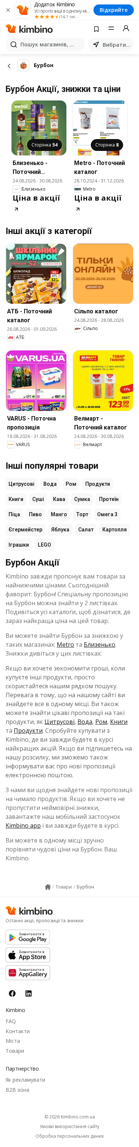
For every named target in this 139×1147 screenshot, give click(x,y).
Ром (71, 484)
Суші (38, 499)
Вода (50, 484)
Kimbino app (23, 825)
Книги (16, 499)
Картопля (114, 530)
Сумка (82, 499)
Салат (85, 530)
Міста (13, 1040)
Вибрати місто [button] (116, 44)
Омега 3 (107, 514)
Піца (14, 514)
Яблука (60, 530)
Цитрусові (21, 484)
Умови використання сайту (69, 1127)
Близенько (99, 644)
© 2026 (69, 1117)
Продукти (97, 484)
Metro (65, 644)
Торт (82, 514)
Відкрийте (114, 9)
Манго (59, 514)
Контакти (18, 1031)
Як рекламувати (25, 1079)
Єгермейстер (25, 530)
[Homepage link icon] (48, 887)
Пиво (35, 514)
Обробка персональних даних (70, 1136)
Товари (15, 1050)
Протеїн (109, 499)
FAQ (11, 1021)
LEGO (44, 545)
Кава (59, 499)
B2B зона (17, 1089)
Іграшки (19, 545)
